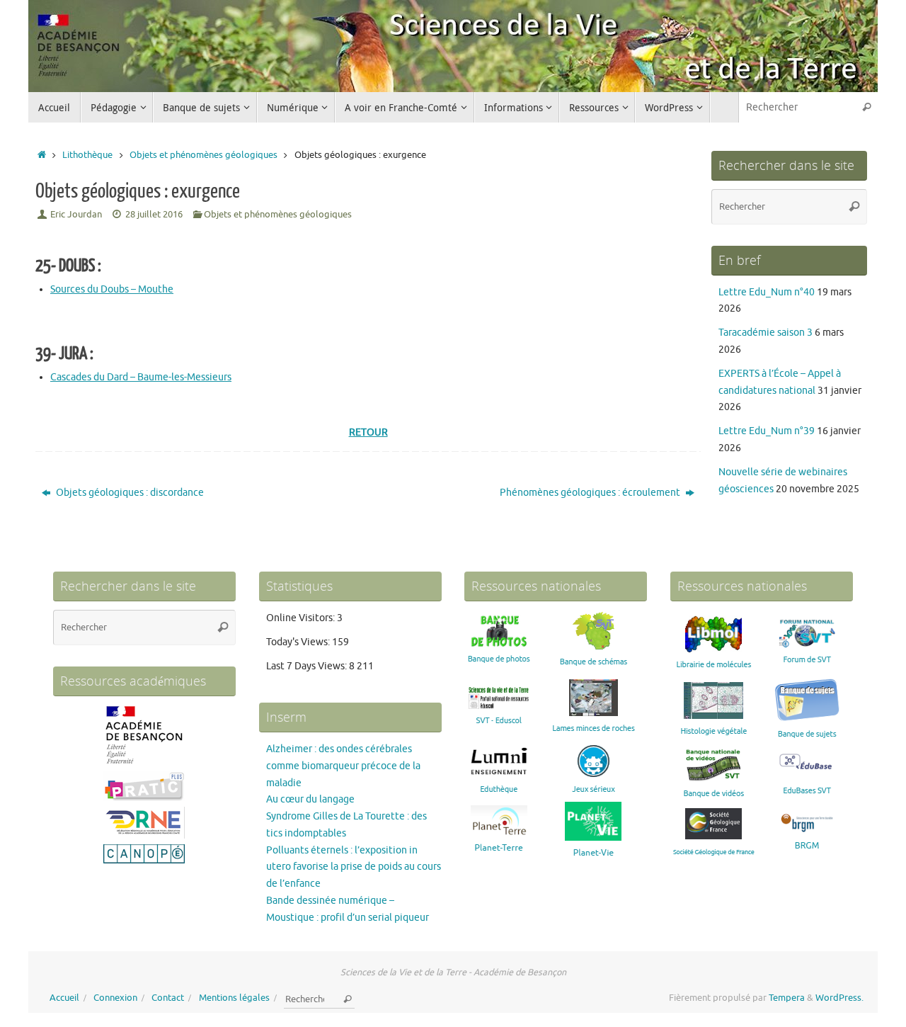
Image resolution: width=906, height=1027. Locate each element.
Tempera (787, 998)
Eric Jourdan (76, 214)
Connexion (115, 998)
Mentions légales (234, 998)
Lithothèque (87, 155)
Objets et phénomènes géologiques (203, 155)
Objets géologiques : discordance (129, 493)
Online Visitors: (301, 618)
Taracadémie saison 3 (765, 333)
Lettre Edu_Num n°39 (766, 431)
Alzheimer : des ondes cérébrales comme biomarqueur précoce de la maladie (343, 766)
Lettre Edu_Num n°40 (766, 292)
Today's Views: (299, 642)
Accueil (64, 998)
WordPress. (839, 998)
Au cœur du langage (310, 799)
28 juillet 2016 (154, 214)
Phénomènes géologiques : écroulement (591, 493)
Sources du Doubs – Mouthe (111, 289)
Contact (167, 998)
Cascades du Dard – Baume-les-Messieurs (140, 377)
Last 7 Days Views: (307, 666)
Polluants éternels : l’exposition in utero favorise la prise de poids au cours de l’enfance (353, 867)
